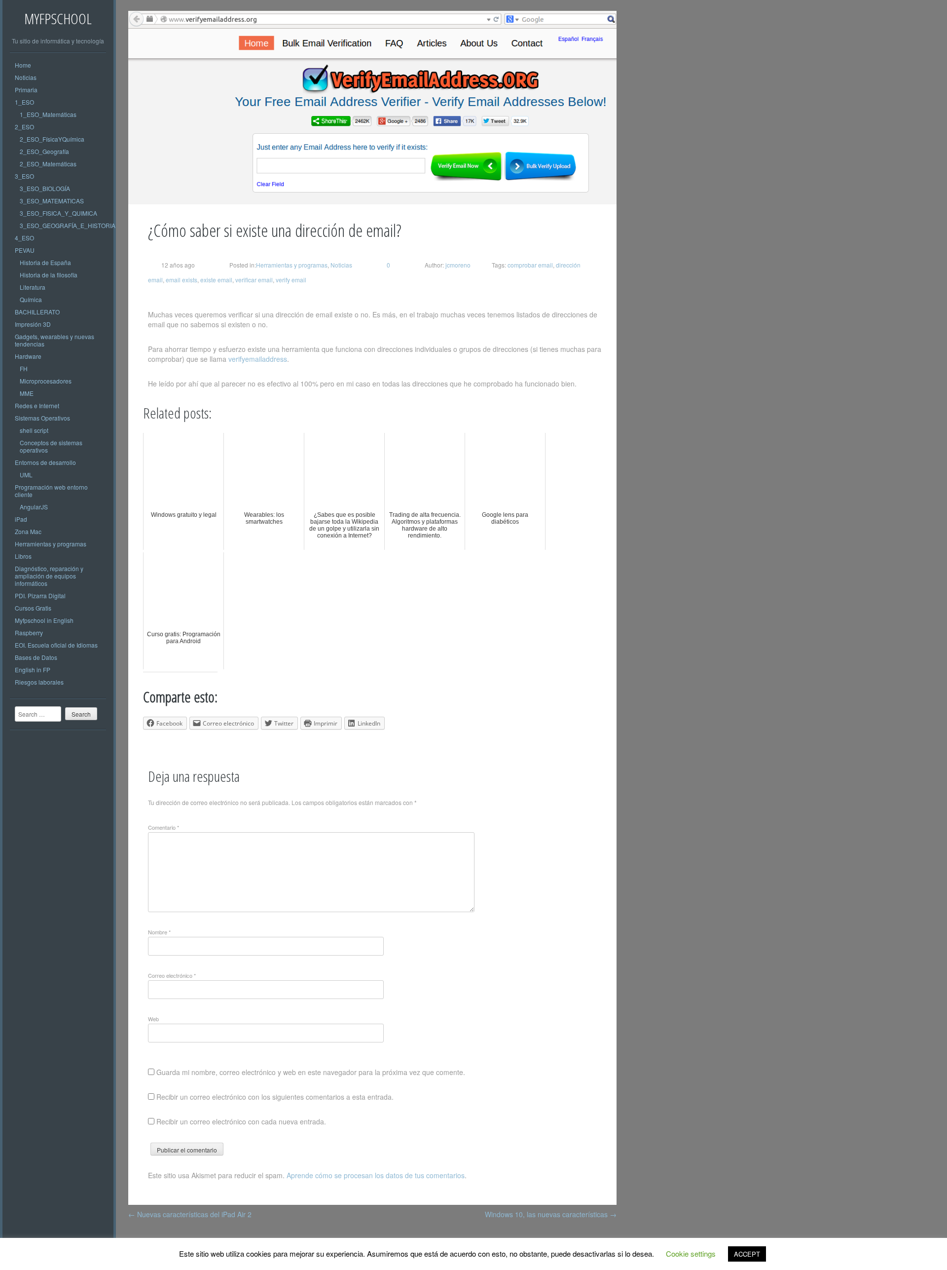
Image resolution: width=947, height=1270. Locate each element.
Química (31, 299)
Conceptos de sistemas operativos (51, 446)
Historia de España (45, 262)
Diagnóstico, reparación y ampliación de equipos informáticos (49, 575)
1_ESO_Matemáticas (48, 114)
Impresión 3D (33, 324)
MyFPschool (58, 18)
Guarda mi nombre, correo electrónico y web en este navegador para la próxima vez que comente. (310, 1072)
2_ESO (24, 126)
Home (23, 65)
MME (27, 393)
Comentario (163, 827)
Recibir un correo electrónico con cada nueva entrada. (241, 1121)
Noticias (25, 77)
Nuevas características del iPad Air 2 (190, 1214)
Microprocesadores (46, 381)
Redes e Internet (37, 405)
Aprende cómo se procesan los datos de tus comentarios (376, 1175)
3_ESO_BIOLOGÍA (45, 188)
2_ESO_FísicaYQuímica (52, 139)
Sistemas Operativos (42, 418)
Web (153, 1019)
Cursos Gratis (33, 608)
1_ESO (24, 102)
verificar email (254, 279)
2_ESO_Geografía (44, 151)
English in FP (32, 669)
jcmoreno (457, 265)
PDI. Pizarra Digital (40, 595)
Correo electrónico (172, 975)
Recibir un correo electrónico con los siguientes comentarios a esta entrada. (275, 1097)
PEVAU (25, 250)
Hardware (28, 356)
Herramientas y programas (50, 543)
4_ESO (24, 237)
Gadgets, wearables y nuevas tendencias (54, 340)
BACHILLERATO (37, 312)
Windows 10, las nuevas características (551, 1214)
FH (24, 368)
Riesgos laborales (39, 682)
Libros (23, 556)
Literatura (32, 287)
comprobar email (530, 265)
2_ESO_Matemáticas (48, 163)
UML (26, 474)
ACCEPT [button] (747, 1254)
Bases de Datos (36, 657)
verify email (291, 279)
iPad (21, 519)
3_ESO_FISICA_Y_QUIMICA (58, 213)
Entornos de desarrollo (45, 462)
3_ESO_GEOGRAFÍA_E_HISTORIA (67, 225)
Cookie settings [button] (691, 1253)
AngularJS (34, 506)
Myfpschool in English (44, 620)
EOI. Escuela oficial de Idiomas (56, 645)
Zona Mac (28, 531)
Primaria (26, 89)
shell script (34, 430)
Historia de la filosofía (48, 274)
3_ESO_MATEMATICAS (52, 200)
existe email (216, 279)
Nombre (159, 932)
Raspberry (29, 632)
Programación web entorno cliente (51, 491)
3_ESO (24, 176)
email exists (181, 279)
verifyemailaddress (257, 359)
